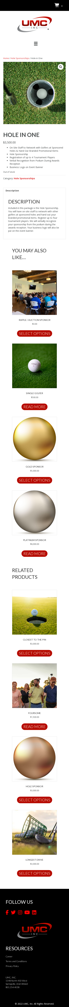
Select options (34, 333)
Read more (34, 406)
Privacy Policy (12, 966)
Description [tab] (12, 190)
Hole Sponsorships (20, 58)
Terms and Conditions (16, 961)
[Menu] (36, 44)
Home (6, 58)
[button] (61, 67)
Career (9, 956)
